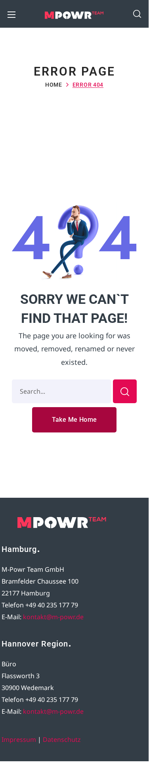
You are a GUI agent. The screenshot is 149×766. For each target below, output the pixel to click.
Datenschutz (62, 739)
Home (53, 85)
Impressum (19, 739)
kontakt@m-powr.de (53, 616)
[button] (137, 14)
